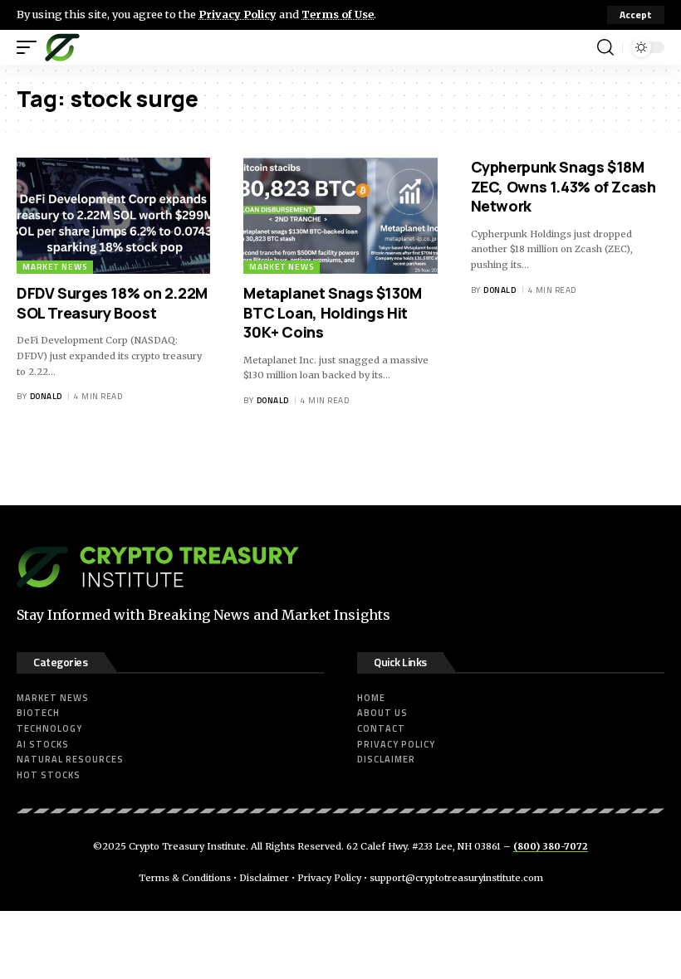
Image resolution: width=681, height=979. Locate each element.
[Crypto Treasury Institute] (62, 47)
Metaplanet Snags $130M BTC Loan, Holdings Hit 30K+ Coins (332, 312)
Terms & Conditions (185, 878)
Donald (46, 396)
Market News (54, 267)
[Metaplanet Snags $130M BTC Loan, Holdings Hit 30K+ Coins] (340, 216)
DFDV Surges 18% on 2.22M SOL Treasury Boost (112, 302)
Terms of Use (337, 14)
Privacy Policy (237, 14)
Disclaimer (264, 878)
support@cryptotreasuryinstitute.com (456, 878)
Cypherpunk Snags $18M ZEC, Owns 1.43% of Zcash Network (563, 186)
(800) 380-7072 (550, 846)
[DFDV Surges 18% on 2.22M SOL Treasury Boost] (113, 216)
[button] (635, 15)
